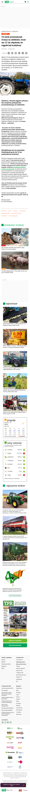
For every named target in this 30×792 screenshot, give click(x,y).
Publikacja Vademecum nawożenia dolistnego (7, 701)
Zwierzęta (18, 703)
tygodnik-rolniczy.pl (6, 31)
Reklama (3, 662)
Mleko (17, 701)
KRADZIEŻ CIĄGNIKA (5, 213)
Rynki (17, 690)
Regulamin (4, 666)
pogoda (11, 420)
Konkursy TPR (19, 670)
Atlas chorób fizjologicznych (5, 705)
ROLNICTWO (4, 210)
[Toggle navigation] (2, 2)
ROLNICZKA (15, 210)
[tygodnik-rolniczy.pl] (9, 2)
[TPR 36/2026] (15, 619)
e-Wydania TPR (19, 672)
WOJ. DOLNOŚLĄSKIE (13, 215)
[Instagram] (5, 722)
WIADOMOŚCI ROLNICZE (16, 213)
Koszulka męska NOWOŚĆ (7, 708)
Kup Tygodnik (5, 690)
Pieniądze (18, 692)
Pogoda (18, 666)
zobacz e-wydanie (15, 640)
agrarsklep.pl (19, 679)
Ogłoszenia (18, 714)
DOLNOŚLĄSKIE (22, 210)
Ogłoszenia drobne (20, 668)
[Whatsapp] (23, 53)
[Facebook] (9, 53)
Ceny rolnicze (19, 707)
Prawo (17, 694)
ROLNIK (9, 210)
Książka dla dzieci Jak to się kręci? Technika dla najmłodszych (8, 714)
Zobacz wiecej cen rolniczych (12, 478)
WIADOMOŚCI (4, 215)
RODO (3, 668)
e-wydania (18, 712)
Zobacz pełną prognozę (10, 436)
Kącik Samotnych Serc (21, 675)
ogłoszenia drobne (15, 485)
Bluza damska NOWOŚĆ (7, 710)
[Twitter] (12, 53)
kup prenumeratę (15, 645)
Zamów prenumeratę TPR (7, 688)
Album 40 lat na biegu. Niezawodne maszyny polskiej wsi (7, 694)
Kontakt (3, 659)
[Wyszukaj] (28, 2)
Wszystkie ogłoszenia (15, 595)
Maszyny (18, 699)
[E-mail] (19, 53)
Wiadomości (15, 31)
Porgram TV (19, 677)
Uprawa (18, 697)
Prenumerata (19, 710)
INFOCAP (18, 705)
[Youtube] (8, 722)
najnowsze (11, 303)
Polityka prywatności (6, 664)
